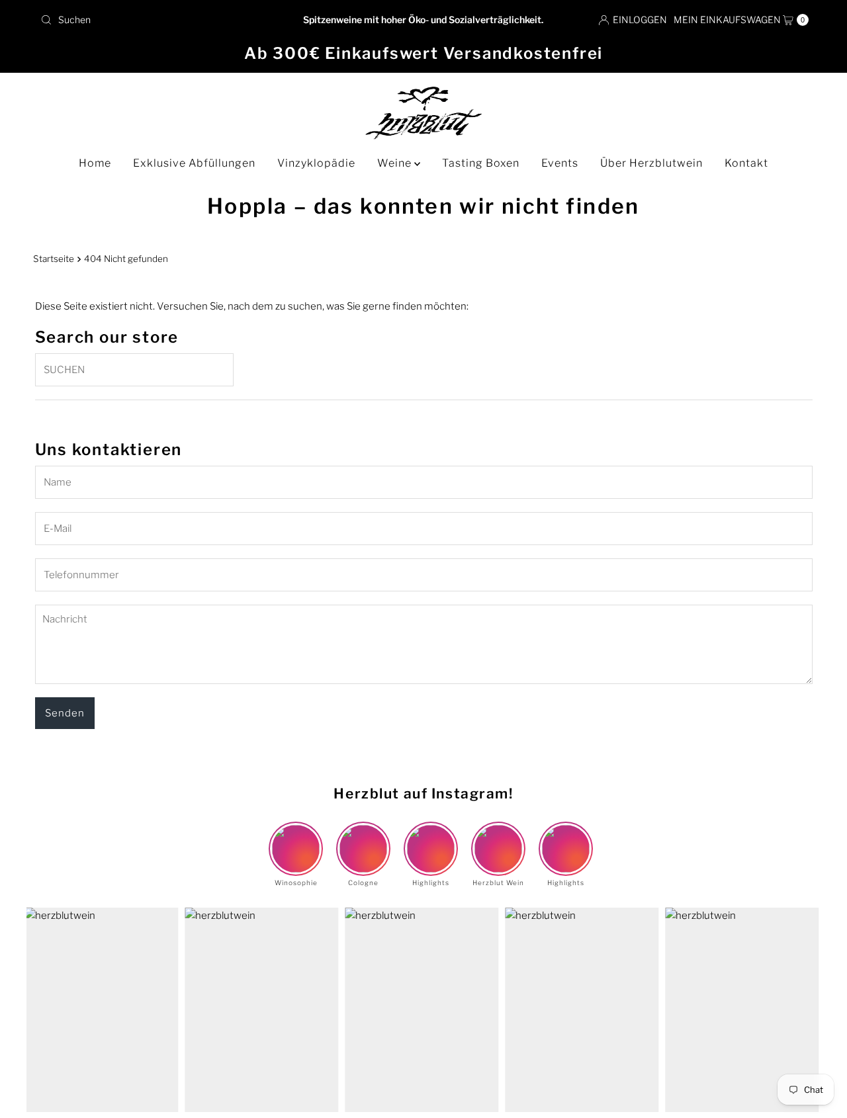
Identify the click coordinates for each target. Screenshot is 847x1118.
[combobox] (161, 20)
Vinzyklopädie (316, 163)
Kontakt (746, 163)
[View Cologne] (363, 837)
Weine (395, 163)
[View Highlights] (431, 837)
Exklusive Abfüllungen (194, 163)
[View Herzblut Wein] (498, 837)
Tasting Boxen (480, 163)
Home (95, 163)
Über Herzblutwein (651, 163)
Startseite (53, 258)
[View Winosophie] (296, 837)
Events (559, 163)
